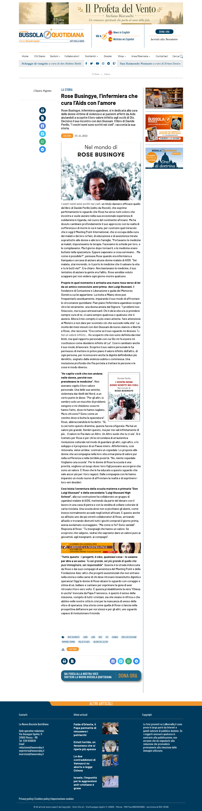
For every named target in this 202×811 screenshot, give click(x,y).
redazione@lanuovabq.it (31, 747)
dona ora (164, 31)
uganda (115, 637)
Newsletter (164, 39)
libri (93, 637)
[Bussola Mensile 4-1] (164, 98)
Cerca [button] (176, 56)
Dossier (108, 56)
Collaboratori (72, 56)
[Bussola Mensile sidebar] (164, 128)
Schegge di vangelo (35, 63)
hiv (107, 637)
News (121, 32)
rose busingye (74, 637)
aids (100, 637)
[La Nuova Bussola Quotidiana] (52, 36)
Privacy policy (26, 798)
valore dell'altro (100, 641)
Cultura (107, 74)
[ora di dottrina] (164, 158)
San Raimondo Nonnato (136, 63)
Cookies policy (42, 798)
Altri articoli (101, 703)
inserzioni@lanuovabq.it (31, 754)
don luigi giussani (129, 637)
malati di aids (84, 641)
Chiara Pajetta (42, 91)
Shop (121, 56)
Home (25, 56)
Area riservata (139, 56)
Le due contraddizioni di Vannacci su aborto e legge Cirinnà (85, 763)
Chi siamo (39, 56)
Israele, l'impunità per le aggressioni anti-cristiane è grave (85, 783)
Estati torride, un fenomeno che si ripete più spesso (85, 745)
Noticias (123, 39)
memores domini (68, 641)
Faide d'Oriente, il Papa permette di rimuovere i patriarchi (85, 730)
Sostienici (90, 56)
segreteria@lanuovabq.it (31, 750)
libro (85, 637)
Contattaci (162, 56)
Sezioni (54, 56)
